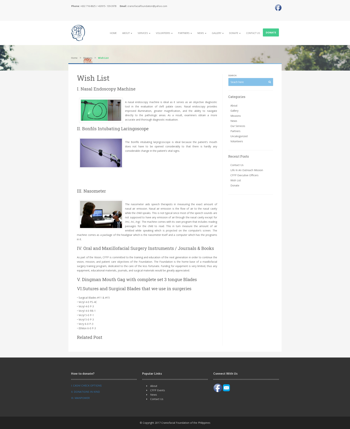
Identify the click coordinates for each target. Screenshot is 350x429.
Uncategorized (239, 136)
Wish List (235, 180)
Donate (234, 33)
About (126, 33)
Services (143, 33)
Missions (87, 57)
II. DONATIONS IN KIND (85, 391)
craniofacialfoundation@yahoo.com (147, 6)
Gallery (217, 33)
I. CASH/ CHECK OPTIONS (86, 385)
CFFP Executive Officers (244, 175)
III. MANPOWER (80, 398)
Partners (184, 33)
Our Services (237, 126)
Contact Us (253, 33)
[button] (270, 82)
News (201, 33)
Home (113, 33)
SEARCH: (232, 75)
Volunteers (163, 33)
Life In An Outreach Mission (246, 170)
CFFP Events (157, 390)
